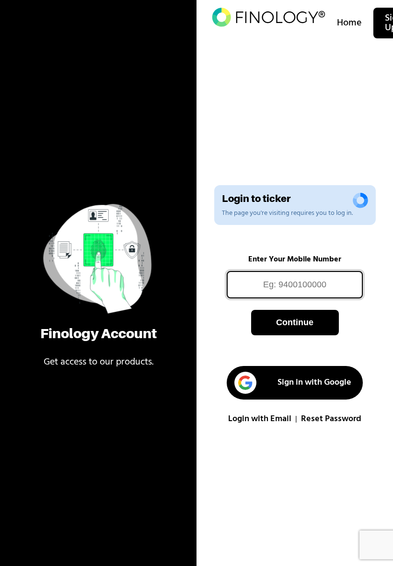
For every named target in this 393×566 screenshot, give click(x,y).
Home (349, 23)
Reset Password (331, 419)
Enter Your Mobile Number (294, 259)
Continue (294, 322)
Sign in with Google (314, 382)
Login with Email (259, 419)
